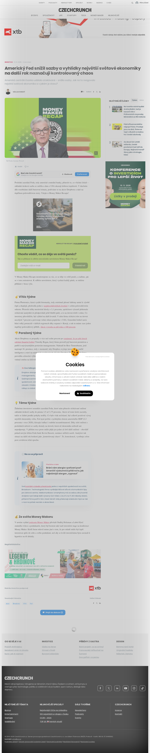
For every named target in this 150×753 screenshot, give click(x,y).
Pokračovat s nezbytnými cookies (98, 357)
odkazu (86, 385)
